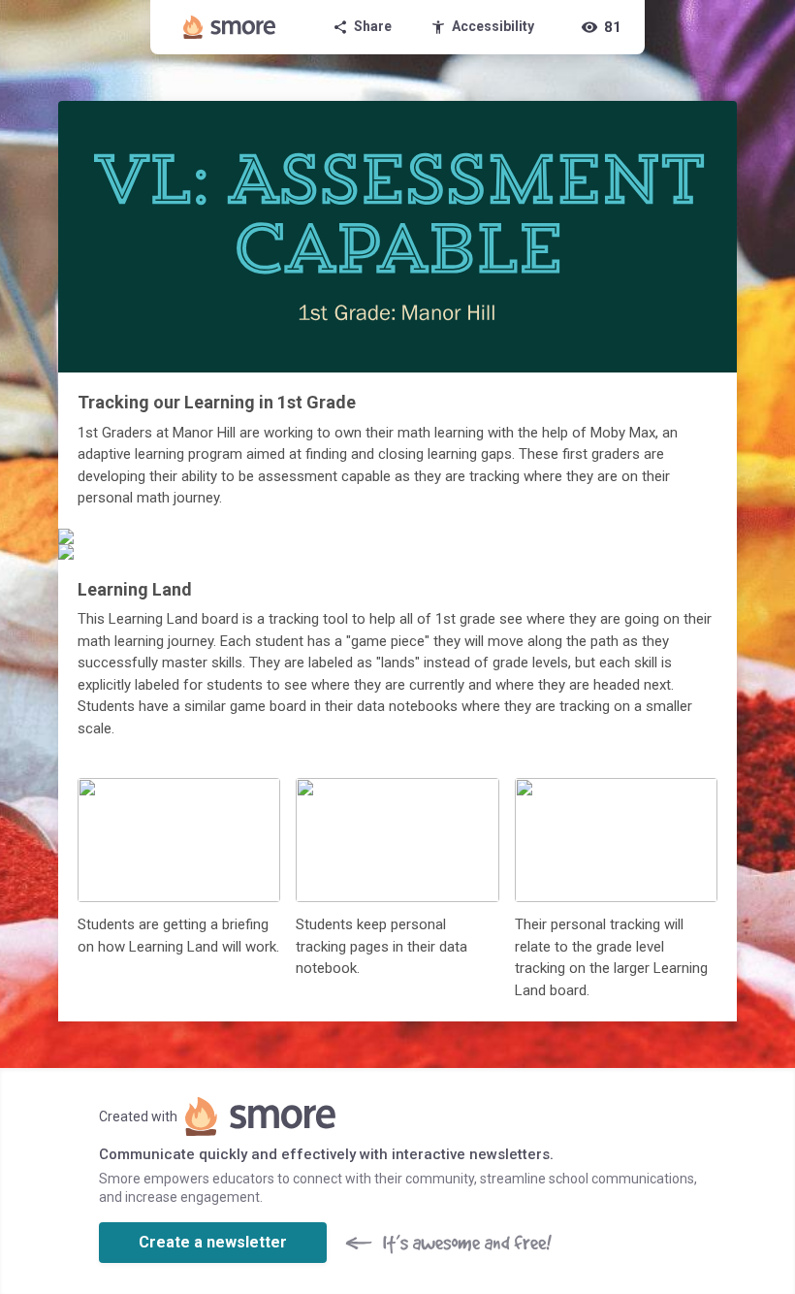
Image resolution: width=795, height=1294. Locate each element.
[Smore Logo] (230, 27)
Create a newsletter (213, 1242)
